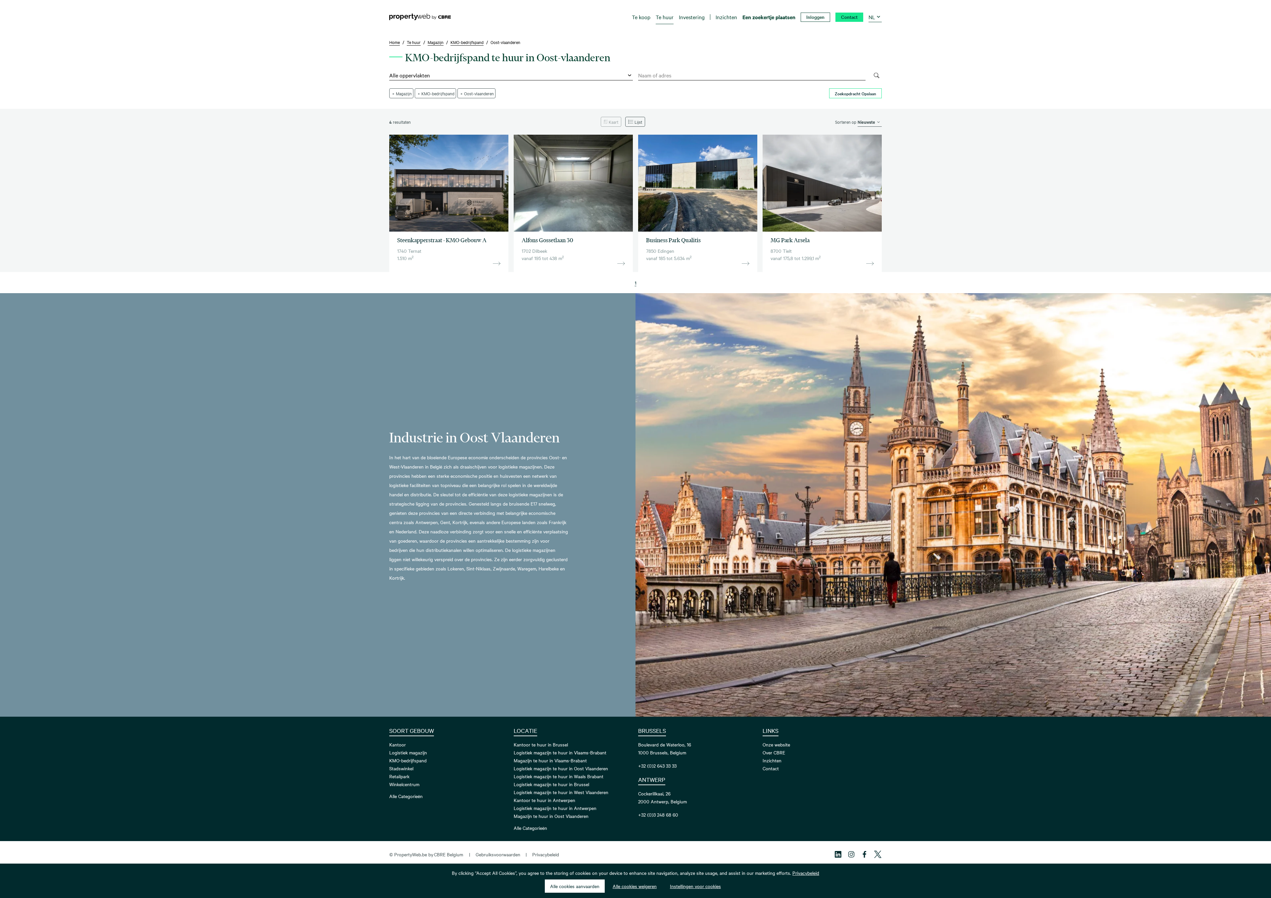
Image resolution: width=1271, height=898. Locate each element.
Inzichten (772, 760)
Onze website (776, 744)
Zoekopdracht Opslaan (855, 93)
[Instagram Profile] (851, 854)
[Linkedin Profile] (838, 854)
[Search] (876, 75)
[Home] (420, 17)
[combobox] (752, 75)
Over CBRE (774, 752)
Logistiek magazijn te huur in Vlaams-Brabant (560, 752)
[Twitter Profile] (878, 854)
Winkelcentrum (404, 784)
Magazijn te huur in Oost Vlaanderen (551, 816)
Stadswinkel (401, 768)
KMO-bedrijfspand (408, 760)
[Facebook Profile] (865, 854)
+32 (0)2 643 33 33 (657, 765)
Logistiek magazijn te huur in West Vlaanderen (561, 792)
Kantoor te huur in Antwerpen (544, 800)
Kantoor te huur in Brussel (541, 744)
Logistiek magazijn (408, 752)
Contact (771, 768)
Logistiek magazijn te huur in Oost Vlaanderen (561, 768)
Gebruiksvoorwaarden (498, 854)
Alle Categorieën (406, 796)
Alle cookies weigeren (635, 886)
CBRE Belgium (448, 854)
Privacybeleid (545, 854)
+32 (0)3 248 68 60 (658, 814)
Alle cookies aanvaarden (574, 886)
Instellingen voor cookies (695, 886)
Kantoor (397, 744)
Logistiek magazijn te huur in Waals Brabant (558, 776)
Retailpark (399, 776)
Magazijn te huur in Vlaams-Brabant (550, 760)
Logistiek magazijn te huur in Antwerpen (555, 808)
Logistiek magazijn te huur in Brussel (551, 784)
